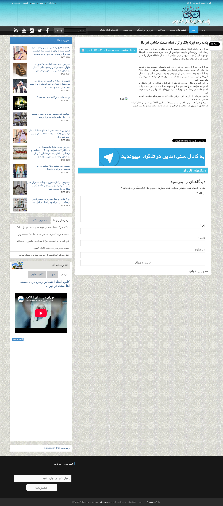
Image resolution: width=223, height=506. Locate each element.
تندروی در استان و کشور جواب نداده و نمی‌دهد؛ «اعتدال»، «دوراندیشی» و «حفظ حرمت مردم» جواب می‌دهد (50, 83)
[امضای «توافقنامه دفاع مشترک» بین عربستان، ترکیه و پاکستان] (20, 171)
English (50, 3)
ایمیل (201, 237)
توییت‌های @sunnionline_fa (57, 448)
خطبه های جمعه (178, 29)
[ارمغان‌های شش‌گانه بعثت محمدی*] (20, 103)
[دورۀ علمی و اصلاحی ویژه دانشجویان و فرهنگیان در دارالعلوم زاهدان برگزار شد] (20, 204)
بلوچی (25, 3)
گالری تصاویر (37, 274)
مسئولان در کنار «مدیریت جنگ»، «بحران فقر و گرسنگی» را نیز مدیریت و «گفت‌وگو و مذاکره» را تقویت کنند (48, 185)
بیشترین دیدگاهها (39, 220)
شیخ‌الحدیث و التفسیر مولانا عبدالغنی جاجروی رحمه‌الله (43, 241)
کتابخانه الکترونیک (109, 29)
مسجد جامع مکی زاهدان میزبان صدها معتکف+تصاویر (44, 234)
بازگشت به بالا (153, 502)
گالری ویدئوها (18, 339)
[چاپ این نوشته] (83, 50)
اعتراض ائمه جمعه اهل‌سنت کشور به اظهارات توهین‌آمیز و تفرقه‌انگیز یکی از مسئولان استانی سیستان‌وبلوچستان (51, 67)
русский (16, 3)
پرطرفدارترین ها (61, 220)
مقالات (161, 29)
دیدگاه (201, 193)
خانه (203, 29)
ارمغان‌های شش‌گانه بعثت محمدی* (53, 97)
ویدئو (64, 274)
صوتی (52, 274)
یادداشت (127, 29)
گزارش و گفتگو (145, 29)
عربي (41, 3)
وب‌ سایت (200, 249)
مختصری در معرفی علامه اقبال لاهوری (51, 248)
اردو (33, 3)
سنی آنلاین (103, 502)
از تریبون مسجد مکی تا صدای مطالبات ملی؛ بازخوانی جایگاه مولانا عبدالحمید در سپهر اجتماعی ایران (49, 133)
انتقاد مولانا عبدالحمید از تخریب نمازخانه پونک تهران (44, 255)
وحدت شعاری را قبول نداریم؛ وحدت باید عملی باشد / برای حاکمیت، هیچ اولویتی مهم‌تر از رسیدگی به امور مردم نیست (51, 50)
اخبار (193, 29)
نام (202, 225)
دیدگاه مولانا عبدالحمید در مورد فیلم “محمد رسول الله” (43, 227)
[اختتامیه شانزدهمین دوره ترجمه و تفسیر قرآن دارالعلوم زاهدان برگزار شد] (20, 119)
